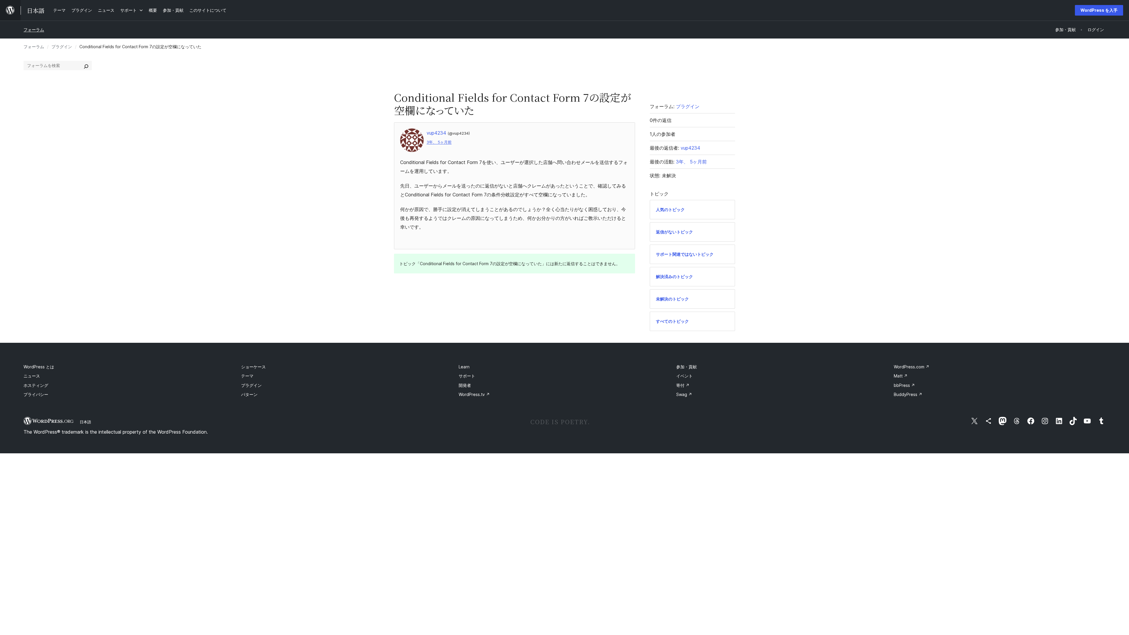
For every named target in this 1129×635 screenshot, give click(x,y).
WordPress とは (39, 366)
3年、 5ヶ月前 (439, 142)
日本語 (85, 422)
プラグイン (61, 46)
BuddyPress (908, 394)
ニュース (32, 375)
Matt (901, 375)
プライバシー (36, 394)
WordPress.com (911, 366)
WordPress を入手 (1099, 10)
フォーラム (34, 29)
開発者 (465, 385)
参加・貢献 (686, 366)
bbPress (904, 385)
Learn (464, 366)
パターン (249, 394)
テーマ (247, 375)
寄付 (682, 385)
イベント (684, 375)
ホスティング (36, 385)
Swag (684, 394)
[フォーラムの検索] (86, 65)
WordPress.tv (474, 394)
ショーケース (253, 366)
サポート (467, 375)
